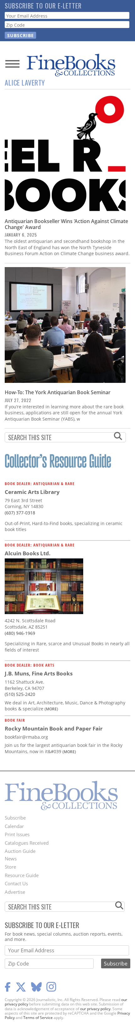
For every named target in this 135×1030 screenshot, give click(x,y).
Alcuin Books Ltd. (28, 553)
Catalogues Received (27, 843)
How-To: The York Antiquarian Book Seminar (58, 392)
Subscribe (15, 817)
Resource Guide (22, 875)
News (11, 858)
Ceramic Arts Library (32, 491)
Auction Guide (20, 851)
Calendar (14, 826)
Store (10, 867)
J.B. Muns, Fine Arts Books (39, 673)
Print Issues (17, 834)
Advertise (15, 892)
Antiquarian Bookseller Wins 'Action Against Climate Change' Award (66, 224)
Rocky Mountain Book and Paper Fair (54, 728)
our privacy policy (95, 1008)
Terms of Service (38, 1017)
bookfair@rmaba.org (26, 737)
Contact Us (16, 883)
